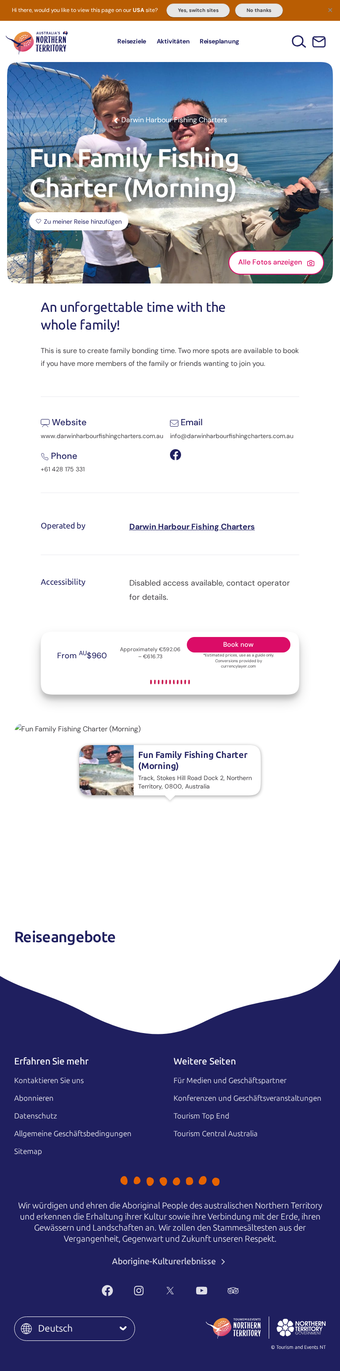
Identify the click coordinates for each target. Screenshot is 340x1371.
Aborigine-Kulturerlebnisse (165, 1261)
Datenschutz (35, 1115)
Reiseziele (131, 41)
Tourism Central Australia (216, 1133)
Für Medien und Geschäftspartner (230, 1080)
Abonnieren (34, 1098)
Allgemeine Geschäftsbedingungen (72, 1133)
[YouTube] (201, 1290)
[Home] (37, 41)
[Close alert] (330, 9)
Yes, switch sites (198, 10)
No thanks (259, 10)
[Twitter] (170, 1290)
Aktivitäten (173, 41)
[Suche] (299, 41)
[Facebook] (107, 1290)
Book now (238, 644)
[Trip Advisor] (233, 1290)
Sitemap (28, 1151)
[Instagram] (138, 1290)
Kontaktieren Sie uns (49, 1080)
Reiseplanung (219, 41)
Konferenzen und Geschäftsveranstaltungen (247, 1098)
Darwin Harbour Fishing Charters (192, 526)
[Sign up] (319, 41)
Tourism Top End (201, 1115)
